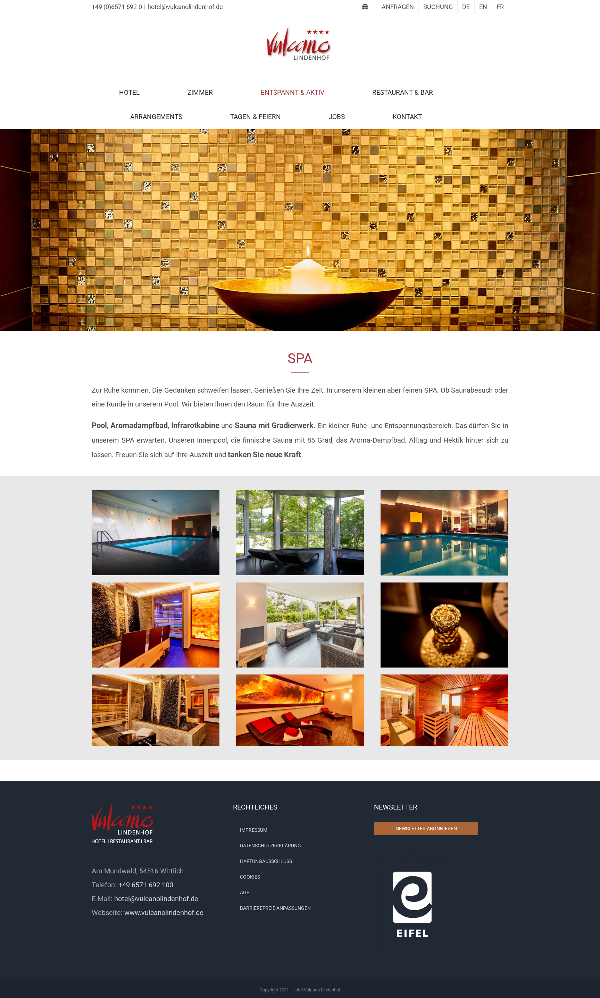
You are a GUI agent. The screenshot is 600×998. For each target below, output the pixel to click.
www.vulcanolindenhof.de (163, 912)
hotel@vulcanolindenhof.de (185, 6)
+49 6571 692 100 (145, 885)
